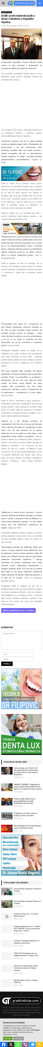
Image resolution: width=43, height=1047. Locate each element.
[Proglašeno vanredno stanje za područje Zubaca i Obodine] (7, 816)
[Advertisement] (21, 105)
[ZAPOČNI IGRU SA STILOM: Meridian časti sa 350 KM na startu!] (7, 828)
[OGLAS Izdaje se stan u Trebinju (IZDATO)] (7, 983)
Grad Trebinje (11, 26)
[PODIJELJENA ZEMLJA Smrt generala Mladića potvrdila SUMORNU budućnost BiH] (7, 801)
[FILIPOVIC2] (21, 180)
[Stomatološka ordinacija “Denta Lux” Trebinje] (7, 904)
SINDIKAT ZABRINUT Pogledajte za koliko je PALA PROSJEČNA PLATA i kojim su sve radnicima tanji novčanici (28, 787)
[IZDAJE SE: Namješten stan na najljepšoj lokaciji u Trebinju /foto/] (7, 956)
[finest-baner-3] (21, 234)
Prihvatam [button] (7, 1038)
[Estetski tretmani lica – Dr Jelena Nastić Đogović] (7, 916)
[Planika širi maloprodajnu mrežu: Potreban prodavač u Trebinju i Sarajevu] (7, 968)
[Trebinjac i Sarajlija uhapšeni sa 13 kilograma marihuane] (7, 943)
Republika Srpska (6, 12)
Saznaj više (18, 1038)
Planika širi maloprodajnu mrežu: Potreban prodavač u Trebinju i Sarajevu (26, 968)
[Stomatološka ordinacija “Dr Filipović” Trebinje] (7, 891)
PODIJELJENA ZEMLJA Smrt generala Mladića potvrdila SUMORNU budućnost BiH (24, 801)
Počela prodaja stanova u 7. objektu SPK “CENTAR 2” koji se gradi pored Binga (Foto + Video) (27, 928)
